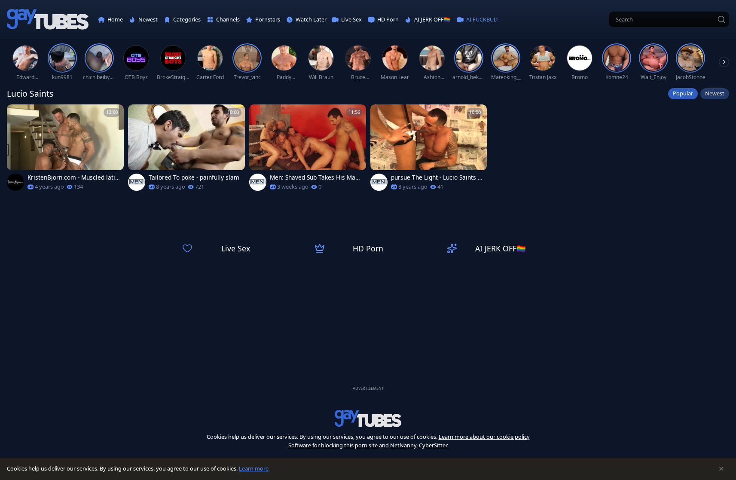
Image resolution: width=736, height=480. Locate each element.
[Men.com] (136, 182)
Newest (714, 93)
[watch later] (17, 115)
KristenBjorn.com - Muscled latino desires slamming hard (73, 177)
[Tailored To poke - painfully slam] (186, 150)
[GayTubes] (48, 19)
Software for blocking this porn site (333, 445)
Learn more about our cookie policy (484, 436)
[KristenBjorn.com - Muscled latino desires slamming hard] (65, 150)
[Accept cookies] (721, 469)
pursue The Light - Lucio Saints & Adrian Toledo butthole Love (436, 177)
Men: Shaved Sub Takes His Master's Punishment (315, 177)
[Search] (721, 19)
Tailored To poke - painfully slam (194, 177)
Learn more (254, 468)
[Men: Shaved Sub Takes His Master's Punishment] (307, 150)
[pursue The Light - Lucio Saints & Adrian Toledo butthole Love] (428, 150)
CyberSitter (433, 445)
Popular (683, 93)
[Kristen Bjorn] (15, 182)
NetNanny (403, 445)
